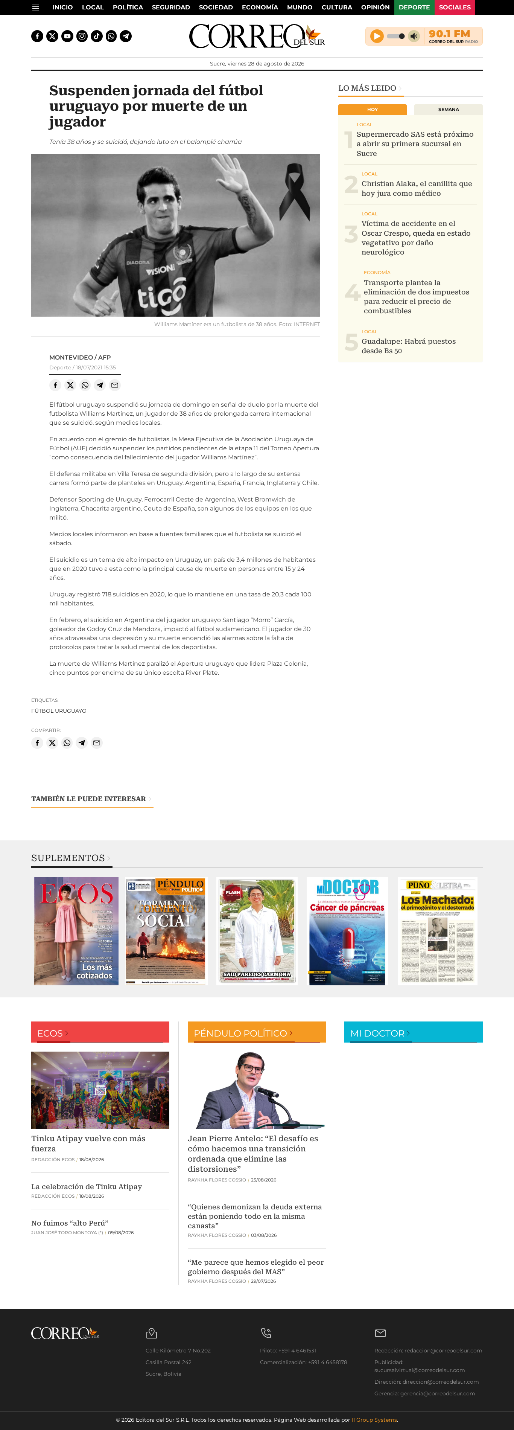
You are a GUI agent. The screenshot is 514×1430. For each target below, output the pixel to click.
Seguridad (171, 7)
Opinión (375, 7)
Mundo (300, 7)
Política (128, 7)
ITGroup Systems (374, 1419)
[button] (175, 236)
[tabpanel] (76, 931)
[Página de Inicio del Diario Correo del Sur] (257, 36)
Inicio (63, 7)
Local (93, 7)
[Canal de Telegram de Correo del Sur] (126, 36)
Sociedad (216, 7)
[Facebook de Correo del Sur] (37, 36)
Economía (260, 7)
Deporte (414, 7)
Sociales (455, 7)
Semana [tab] (448, 109)
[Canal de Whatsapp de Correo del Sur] (111, 36)
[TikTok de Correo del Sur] (97, 36)
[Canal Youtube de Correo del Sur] (67, 36)
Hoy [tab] (372, 109)
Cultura (337, 7)
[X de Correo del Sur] (52, 36)
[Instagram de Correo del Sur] (82, 36)
